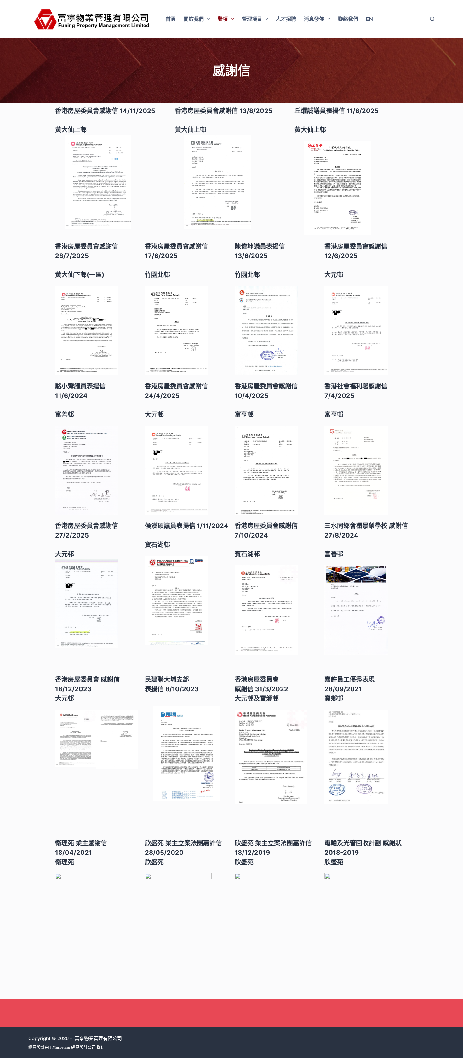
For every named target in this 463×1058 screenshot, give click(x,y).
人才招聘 (286, 19)
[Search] (432, 19)
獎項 (223, 19)
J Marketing (60, 1047)
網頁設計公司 (83, 1047)
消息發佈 (314, 19)
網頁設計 (36, 1047)
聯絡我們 (348, 19)
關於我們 (194, 19)
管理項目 (252, 19)
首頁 (171, 19)
